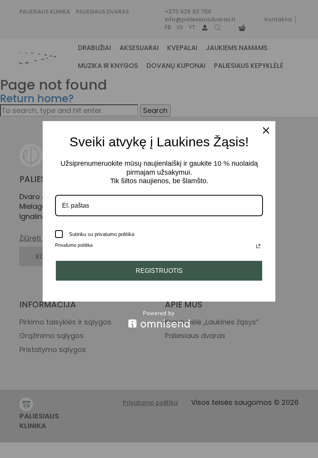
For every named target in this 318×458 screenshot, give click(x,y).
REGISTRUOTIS (159, 270)
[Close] (266, 130)
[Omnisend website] (159, 319)
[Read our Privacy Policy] (258, 246)
